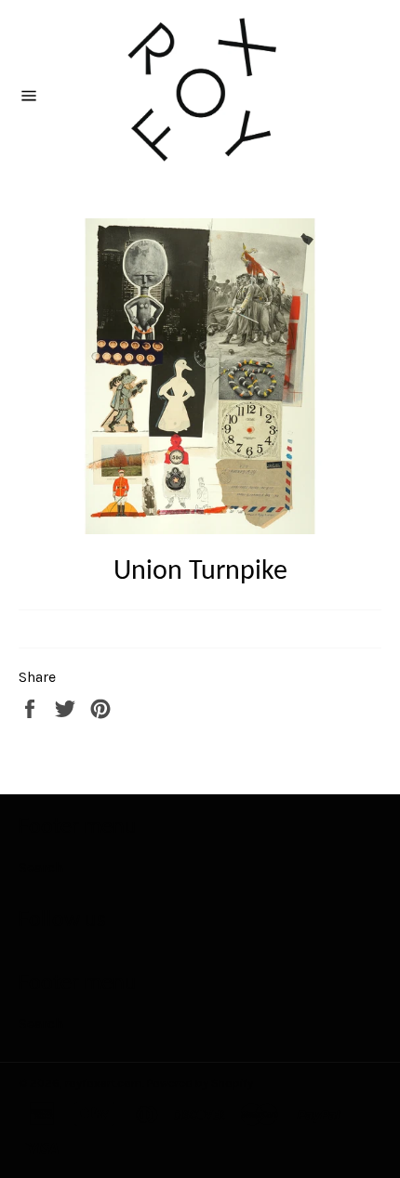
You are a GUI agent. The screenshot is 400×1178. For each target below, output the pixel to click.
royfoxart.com (103, 1083)
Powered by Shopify (200, 1083)
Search (41, 867)
